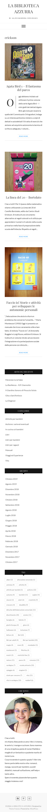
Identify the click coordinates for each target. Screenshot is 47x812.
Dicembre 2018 (12, 489)
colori (21, 600)
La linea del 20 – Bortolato (23, 197)
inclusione (25, 630)
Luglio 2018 (10, 515)
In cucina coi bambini (14, 429)
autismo (31, 590)
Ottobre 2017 (11, 562)
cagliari (36, 595)
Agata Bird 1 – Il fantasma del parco (23, 88)
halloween (11, 630)
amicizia (10, 585)
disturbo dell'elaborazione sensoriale (21, 610)
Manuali (9, 450)
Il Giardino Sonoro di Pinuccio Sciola (20, 390)
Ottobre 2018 (11, 499)
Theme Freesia (14, 809)
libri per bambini (30, 640)
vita (29, 675)
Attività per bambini (14, 419)
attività (22, 585)
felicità (22, 620)
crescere (10, 605)
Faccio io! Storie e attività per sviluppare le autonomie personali (23, 306)
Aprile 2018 (10, 531)
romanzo (34, 660)
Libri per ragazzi (12, 445)
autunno (10, 595)
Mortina (25, 650)
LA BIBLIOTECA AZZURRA (23, 8)
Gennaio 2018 (11, 546)
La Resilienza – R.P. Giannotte (18, 385)
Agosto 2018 (11, 510)
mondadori (33, 645)
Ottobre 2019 (11, 479)
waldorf (29, 680)
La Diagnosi (10, 401)
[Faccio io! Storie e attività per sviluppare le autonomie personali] (23, 272)
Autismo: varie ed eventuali (17, 424)
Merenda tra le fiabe (14, 380)
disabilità (23, 605)
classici (10, 600)
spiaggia (10, 670)
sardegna (10, 665)
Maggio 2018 (11, 525)
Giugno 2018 (11, 520)
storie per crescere (14, 675)
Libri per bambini (12, 440)
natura (10, 660)
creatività (33, 600)
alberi (9, 580)
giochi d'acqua (12, 625)
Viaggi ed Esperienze (14, 455)
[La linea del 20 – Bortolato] (23, 172)
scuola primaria (27, 665)
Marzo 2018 (10, 536)
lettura (10, 635)
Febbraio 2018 (11, 541)
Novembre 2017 (12, 557)
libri (21, 635)
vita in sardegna (13, 680)
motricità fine (24, 655)
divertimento (12, 615)
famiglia (10, 620)
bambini (23, 595)
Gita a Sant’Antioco (13, 395)
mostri (9, 655)
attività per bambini (14, 590)
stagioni (23, 670)
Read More (23, 136)
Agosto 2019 (11, 484)
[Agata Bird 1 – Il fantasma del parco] (23, 62)
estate (27, 615)
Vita (7, 460)
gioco (26, 625)
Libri (7, 434)
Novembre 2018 (12, 494)
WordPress (34, 809)
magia (9, 645)
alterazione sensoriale (26, 580)
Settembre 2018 (12, 505)
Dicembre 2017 (12, 552)
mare (20, 645)
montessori (11, 650)
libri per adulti (12, 640)
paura (22, 660)
